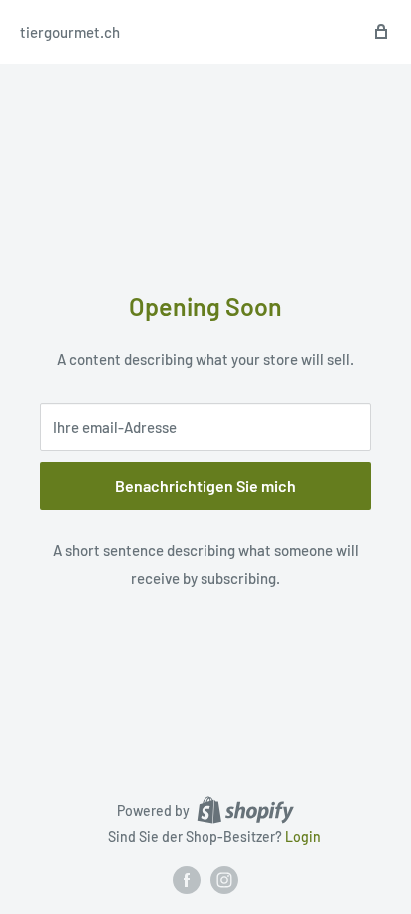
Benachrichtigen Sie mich (205, 485)
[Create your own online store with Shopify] (245, 810)
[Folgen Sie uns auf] (187, 880)
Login (303, 836)
